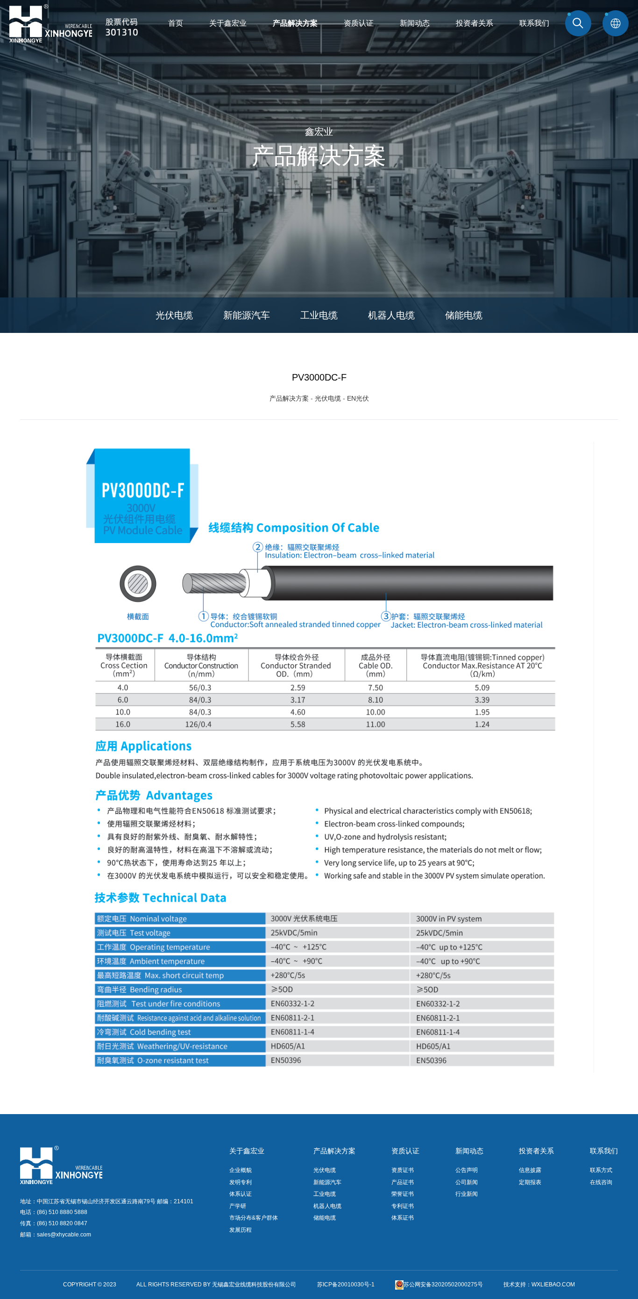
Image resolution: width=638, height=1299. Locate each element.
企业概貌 (240, 1170)
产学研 (237, 1206)
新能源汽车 (246, 315)
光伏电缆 (174, 315)
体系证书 (402, 1217)
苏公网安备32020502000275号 (443, 1284)
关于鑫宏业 (228, 23)
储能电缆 (463, 315)
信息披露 (530, 1170)
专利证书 (402, 1206)
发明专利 (240, 1182)
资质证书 (402, 1170)
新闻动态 (415, 23)
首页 (175, 23)
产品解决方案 (295, 23)
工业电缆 (319, 315)
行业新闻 (466, 1194)
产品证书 (402, 1182)
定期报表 (530, 1182)
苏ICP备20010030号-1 (346, 1284)
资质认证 (359, 23)
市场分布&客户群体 (253, 1217)
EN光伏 (358, 398)
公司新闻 (466, 1182)
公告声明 (466, 1170)
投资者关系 (474, 23)
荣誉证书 (402, 1194)
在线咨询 (601, 1182)
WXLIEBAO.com (553, 1284)
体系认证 (240, 1194)
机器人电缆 (391, 315)
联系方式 (601, 1170)
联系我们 (534, 23)
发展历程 (240, 1230)
